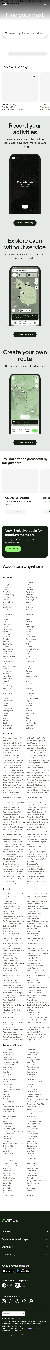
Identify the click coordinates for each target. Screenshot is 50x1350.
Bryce (5, 582)
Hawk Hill (6, 1176)
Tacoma (29, 706)
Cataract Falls (32, 1146)
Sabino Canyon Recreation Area (14, 829)
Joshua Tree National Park (12, 795)
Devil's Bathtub (32, 1134)
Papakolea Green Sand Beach (38, 1027)
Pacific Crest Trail (33, 919)
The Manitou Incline (10, 1025)
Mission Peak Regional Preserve (38, 775)
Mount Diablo (32, 1163)
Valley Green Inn (32, 1168)
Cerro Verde (31, 1156)
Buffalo (28, 651)
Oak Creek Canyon (10, 1163)
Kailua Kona (7, 676)
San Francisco (8, 649)
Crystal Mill (7, 1148)
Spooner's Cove (33, 1097)
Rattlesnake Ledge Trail (11, 909)
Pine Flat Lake (8, 1084)
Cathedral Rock (8, 1195)
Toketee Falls (7, 1181)
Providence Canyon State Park (38, 770)
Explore (6, 1231)
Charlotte (29, 595)
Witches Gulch (8, 1052)
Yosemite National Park (11, 748)
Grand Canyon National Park (13, 765)
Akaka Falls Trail (33, 980)
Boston (28, 632)
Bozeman (29, 590)
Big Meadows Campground (13, 1143)
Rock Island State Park (35, 817)
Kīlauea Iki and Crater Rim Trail (14, 975)
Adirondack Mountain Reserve (38, 800)
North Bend (7, 597)
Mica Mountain (8, 1156)
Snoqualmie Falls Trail (35, 911)
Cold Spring (7, 686)
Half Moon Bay (31, 723)
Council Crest (8, 1158)
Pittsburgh (29, 622)
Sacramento (7, 679)
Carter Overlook (8, 1151)
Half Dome (7, 1185)
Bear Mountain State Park (12, 812)
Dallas (5, 664)
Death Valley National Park (36, 834)
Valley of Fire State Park (11, 805)
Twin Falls (29, 607)
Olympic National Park (11, 755)
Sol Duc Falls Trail (33, 983)
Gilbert (28, 656)
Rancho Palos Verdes (10, 656)
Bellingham (30, 728)
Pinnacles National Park (11, 815)
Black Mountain (31, 597)
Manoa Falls (31, 1050)
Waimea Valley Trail (34, 956)
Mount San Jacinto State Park (37, 812)
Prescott (6, 696)
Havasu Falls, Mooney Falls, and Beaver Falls (18, 1035)
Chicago (29, 664)
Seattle (5, 691)
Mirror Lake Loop (9, 998)
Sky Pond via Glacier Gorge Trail (14, 921)
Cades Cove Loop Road (11, 1037)
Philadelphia (30, 661)
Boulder (6, 612)
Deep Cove (31, 1139)
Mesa (5, 683)
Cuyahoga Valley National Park (14, 773)
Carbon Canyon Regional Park (38, 822)
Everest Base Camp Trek (35, 1037)
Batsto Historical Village (11, 1089)
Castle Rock (30, 617)
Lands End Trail (8, 936)
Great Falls (7, 1188)
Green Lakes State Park (35, 777)
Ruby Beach (31, 998)
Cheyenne (29, 612)
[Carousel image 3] (27, 54)
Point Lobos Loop (9, 1032)
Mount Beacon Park (34, 847)
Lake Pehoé (31, 1114)
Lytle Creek (31, 1151)
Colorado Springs (9, 708)
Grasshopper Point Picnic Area (14, 1131)
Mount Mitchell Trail (34, 914)
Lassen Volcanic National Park (14, 847)
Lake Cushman (32, 1136)
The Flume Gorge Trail (35, 923)
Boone (28, 602)
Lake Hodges (7, 1087)
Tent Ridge (31, 1131)
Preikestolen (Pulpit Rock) (36, 1020)
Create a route (25, 44)
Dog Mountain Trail (10, 941)
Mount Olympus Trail (10, 961)
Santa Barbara (31, 639)
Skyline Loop (7, 901)
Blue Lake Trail (8, 956)
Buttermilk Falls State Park (36, 785)
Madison (29, 688)
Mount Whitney (32, 1055)
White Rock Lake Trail (35, 941)
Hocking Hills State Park (11, 832)
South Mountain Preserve (36, 824)
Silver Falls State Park (10, 859)
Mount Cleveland (33, 1126)
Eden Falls (30, 1084)
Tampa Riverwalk (33, 933)
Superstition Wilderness (11, 800)
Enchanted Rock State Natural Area (15, 849)
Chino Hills (30, 696)
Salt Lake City (8, 659)
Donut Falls (7, 1183)
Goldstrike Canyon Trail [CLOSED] (15, 995)
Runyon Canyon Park (10, 884)
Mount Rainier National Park (13, 743)
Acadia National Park (10, 758)
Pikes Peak (7, 1139)
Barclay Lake (31, 1166)
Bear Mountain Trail (10, 978)
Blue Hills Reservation (34, 765)
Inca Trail (30, 946)
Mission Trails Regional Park (37, 792)
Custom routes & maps (15, 1239)
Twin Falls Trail (32, 928)
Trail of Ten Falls (9, 911)
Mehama (6, 600)
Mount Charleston (32, 649)
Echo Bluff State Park (34, 782)
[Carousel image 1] (12, 54)
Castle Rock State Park (35, 768)
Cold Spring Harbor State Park (38, 760)
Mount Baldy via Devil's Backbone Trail (17, 1022)
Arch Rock (6, 1082)
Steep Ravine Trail (9, 968)
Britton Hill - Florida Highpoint (38, 978)
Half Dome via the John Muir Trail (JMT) (17, 963)
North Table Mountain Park (36, 859)
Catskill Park (31, 795)
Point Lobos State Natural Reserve (15, 787)
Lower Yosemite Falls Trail (36, 1022)
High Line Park (32, 899)
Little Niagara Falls (33, 1124)
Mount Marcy (31, 1141)
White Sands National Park (12, 837)
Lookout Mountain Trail (35, 938)
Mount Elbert (31, 1062)
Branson (29, 679)
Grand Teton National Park (12, 768)
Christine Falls (8, 1146)
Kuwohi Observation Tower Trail (38, 975)
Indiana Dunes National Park (13, 852)
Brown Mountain (33, 1052)
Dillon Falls (7, 1074)
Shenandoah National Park (12, 763)
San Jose (6, 669)
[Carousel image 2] (19, 54)
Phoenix (6, 619)
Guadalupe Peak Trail (10, 958)
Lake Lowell (7, 1104)
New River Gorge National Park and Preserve (19, 822)
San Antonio (7, 644)
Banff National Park (34, 743)
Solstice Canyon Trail (10, 990)
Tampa (28, 718)
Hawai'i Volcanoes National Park (14, 770)
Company (7, 1246)
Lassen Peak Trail (33, 958)
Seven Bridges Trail (10, 980)
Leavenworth (30, 636)
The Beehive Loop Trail (11, 953)
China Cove (7, 1092)
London (29, 681)
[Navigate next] (45, 91)
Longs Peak (31, 1069)
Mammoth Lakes (32, 676)
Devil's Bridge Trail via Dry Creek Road (16, 899)
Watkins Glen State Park (35, 837)
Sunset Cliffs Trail (9, 1002)
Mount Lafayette (9, 1109)
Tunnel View (7, 1072)
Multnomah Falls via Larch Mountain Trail (17, 933)
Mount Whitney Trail (10, 1017)
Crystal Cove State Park (11, 864)
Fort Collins (30, 592)
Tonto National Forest (35, 866)
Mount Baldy (7, 693)
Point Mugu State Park (35, 810)
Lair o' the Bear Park (34, 802)
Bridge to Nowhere (34, 1094)
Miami (28, 674)
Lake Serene (7, 1141)
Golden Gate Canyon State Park (38, 755)
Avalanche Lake (8, 914)
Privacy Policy (7, 1335)
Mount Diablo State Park (12, 792)
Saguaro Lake (8, 1057)
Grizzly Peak (31, 1102)
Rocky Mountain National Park (14, 745)
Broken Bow (7, 651)
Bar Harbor (7, 617)
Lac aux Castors (32, 1158)
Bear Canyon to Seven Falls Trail (14, 938)
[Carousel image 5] (43, 54)
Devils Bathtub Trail (34, 961)
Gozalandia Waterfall (34, 1111)
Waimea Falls (31, 1057)
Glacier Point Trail (33, 1012)
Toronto (29, 671)
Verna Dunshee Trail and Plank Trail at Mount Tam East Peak (24, 948)
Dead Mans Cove (9, 1171)
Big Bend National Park (11, 777)
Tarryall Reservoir (33, 1183)
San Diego (6, 624)
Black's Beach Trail (34, 931)
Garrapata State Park (34, 797)
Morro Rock (31, 1077)
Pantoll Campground (10, 1116)
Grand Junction (31, 686)
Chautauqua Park (33, 864)
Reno (28, 666)
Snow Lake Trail (8, 928)
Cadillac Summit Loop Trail (36, 1015)
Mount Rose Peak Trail (35, 1007)
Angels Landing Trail (10, 896)
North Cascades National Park (14, 802)
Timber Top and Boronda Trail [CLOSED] (17, 985)
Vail (27, 708)
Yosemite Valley (8, 595)
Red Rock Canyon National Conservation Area (19, 782)
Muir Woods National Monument (14, 856)
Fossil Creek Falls (33, 968)
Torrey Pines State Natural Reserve (15, 780)
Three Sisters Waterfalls (35, 1104)
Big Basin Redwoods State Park (14, 871)
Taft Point (6, 1097)
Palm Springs (7, 629)
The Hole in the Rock (10, 1193)
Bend (5, 715)
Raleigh (28, 619)
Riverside (6, 720)
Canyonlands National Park (12, 842)
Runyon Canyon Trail (10, 965)
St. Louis (29, 711)
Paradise (6, 590)
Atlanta (28, 587)
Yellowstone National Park (36, 787)
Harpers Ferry (7, 701)
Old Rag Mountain (33, 1060)
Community (8, 1254)
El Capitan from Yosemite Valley (14, 988)
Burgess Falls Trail (33, 1040)
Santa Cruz (7, 688)
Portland (6, 703)
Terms (17, 1335)
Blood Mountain (33, 1188)
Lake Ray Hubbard (9, 1064)
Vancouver (6, 718)
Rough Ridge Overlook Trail (13, 973)
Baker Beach (31, 1153)
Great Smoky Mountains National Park (16, 760)
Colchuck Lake (8, 1055)
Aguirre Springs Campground (37, 1099)
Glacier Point (31, 1161)
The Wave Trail (32, 916)
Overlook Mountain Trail (35, 943)
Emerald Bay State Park (35, 773)
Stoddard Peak (32, 1129)
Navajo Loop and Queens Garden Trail (16, 894)
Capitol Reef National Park (12, 844)
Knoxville (29, 659)
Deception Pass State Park (36, 750)
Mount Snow (7, 1168)
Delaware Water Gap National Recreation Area (19, 879)
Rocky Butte (7, 1190)
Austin (5, 622)
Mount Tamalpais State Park (13, 775)
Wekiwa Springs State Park (36, 738)
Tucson (5, 632)
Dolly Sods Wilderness (11, 866)
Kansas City (30, 720)
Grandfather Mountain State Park (15, 874)
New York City (8, 725)
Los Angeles (7, 634)
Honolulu (6, 609)
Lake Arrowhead (32, 698)
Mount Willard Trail (10, 970)
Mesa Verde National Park (12, 839)
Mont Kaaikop (32, 1190)
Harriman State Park (10, 861)
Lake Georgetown (9, 1102)
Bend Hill (30, 1195)
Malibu (28, 624)
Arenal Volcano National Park (37, 815)
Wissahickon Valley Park (36, 869)
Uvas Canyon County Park (36, 748)
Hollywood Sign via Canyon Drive (15, 993)
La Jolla (5, 698)
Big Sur (5, 627)
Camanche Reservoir (10, 1079)
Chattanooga (31, 582)
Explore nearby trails (25, 40)
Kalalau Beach (32, 1143)
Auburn (28, 669)
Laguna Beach (8, 671)
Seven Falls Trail (32, 985)
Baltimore (29, 715)
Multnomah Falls (9, 1173)
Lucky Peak (7, 1126)
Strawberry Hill (32, 1089)
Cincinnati (29, 691)
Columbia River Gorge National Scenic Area (18, 817)
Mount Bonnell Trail (34, 963)
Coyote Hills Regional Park (36, 805)
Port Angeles (7, 614)
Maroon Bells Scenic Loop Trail (38, 936)
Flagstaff (6, 681)
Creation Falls (32, 1092)
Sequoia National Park (11, 820)
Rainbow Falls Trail (9, 1012)
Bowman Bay (31, 1116)
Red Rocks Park (8, 824)
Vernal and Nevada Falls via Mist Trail (16, 906)
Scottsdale (7, 607)
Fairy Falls (6, 1099)
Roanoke (29, 629)
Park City (29, 609)
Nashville (6, 713)
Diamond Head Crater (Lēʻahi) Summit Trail (18, 1020)
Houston (6, 674)
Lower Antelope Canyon (35, 906)
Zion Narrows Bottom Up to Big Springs (17, 1030)
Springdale (7, 585)
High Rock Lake (8, 1119)
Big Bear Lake (8, 661)
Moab (5, 604)
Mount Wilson (8, 1067)
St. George (30, 600)
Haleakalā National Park (11, 810)
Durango (29, 703)
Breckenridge (8, 728)
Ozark (5, 723)
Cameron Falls (32, 1079)
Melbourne (30, 654)
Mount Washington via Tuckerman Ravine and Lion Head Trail (25, 943)
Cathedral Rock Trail (10, 919)
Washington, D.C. (9, 711)
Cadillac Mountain (9, 1178)
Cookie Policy (26, 1335)
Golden (28, 585)
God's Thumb (32, 1064)
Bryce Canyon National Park (13, 738)
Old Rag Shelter (32, 1193)
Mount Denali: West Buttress (37, 896)
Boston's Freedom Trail (35, 904)
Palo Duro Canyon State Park (13, 876)
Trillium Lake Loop (9, 1007)
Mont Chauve (32, 1171)
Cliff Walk (30, 1010)
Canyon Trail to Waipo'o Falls (13, 951)
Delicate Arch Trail (9, 926)
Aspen (28, 641)
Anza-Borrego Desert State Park (14, 834)
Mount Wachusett (9, 1060)
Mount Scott (7, 1124)
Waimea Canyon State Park (13, 797)
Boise (28, 634)
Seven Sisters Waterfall (35, 1082)
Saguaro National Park (11, 807)
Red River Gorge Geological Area (15, 827)
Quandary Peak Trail (10, 946)
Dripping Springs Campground (14, 1166)
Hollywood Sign (33, 1176)
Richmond (29, 644)
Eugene (28, 701)
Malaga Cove (7, 1121)
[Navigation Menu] (45, 4)
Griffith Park (7, 790)
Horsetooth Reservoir (10, 1062)
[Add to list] (34, 76)
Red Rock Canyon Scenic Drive (38, 901)
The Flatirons (7, 1077)
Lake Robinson (8, 1134)
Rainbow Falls (32, 1119)
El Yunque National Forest (12, 785)
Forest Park (31, 829)
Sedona (6, 587)
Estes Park (6, 592)
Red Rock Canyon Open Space (38, 856)
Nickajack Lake (32, 1173)
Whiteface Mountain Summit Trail (15, 1040)
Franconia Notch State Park (37, 874)
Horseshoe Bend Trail (10, 1027)
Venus (29, 1185)
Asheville (6, 646)
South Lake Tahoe (9, 654)
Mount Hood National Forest (13, 869)
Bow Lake (30, 1178)
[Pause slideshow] (5, 54)
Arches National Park (10, 753)
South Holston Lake (34, 1121)
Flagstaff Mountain (34, 1067)
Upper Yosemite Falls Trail (12, 923)
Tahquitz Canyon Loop (35, 965)
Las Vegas (6, 636)
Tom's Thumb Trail (9, 931)
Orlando (29, 604)
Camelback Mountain (10, 1161)
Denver (5, 706)
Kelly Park (30, 861)
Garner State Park (9, 854)
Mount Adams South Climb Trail (38, 970)
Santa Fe (6, 641)
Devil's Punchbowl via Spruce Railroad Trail (18, 1005)
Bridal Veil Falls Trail (34, 990)
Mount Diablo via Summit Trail (38, 921)
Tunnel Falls (31, 1087)
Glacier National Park (10, 750)
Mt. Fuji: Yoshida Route (35, 1032)
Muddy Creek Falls (33, 1106)
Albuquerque (30, 646)
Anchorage (30, 627)
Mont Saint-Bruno (33, 1148)
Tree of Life (7, 1094)
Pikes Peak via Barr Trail (11, 1010)
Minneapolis (30, 725)
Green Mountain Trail (10, 1015)
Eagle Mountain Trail (34, 948)
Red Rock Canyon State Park (37, 753)
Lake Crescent (8, 1050)
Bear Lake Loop (32, 1000)
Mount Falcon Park (33, 844)
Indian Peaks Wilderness (36, 881)
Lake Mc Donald (9, 602)
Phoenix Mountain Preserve (36, 827)
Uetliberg (30, 1109)
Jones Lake (31, 1074)
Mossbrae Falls (8, 1069)
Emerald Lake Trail (9, 904)
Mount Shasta (31, 713)
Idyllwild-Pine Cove (10, 666)
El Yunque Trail (32, 1025)
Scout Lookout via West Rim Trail (15, 916)
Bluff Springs (7, 1136)
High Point (30, 683)
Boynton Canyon (9, 1129)
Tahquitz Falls (32, 1072)
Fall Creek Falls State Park (12, 881)
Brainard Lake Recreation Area (38, 758)
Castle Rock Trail (9, 1000)
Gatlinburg (7, 639)
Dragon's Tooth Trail (10, 983)
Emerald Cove (8, 1153)
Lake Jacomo (7, 1114)
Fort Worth (30, 693)
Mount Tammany (9, 1111)
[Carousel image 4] (35, 54)
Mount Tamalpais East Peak (13, 1106)
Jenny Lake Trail (32, 1030)
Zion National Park (8, 107)
